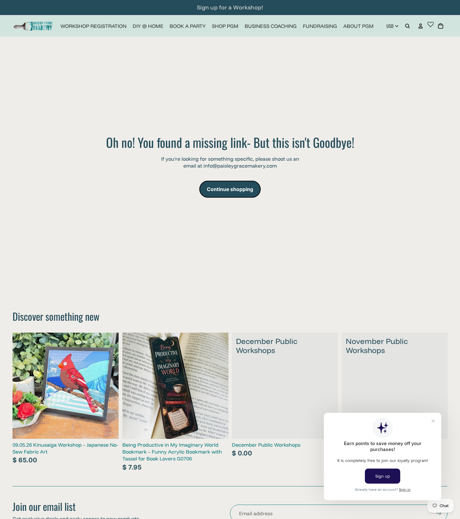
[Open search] (407, 26)
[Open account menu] (420, 26)
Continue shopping (230, 189)
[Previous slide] (22, 385)
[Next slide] (109, 385)
